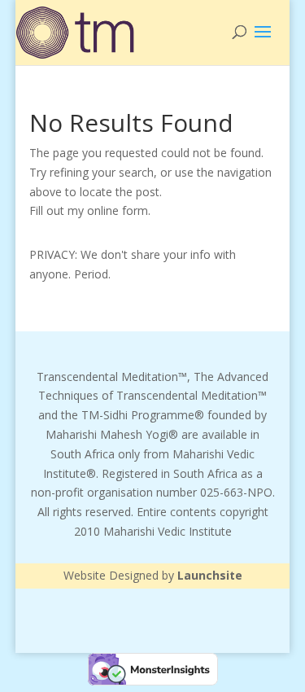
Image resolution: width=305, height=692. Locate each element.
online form (117, 210)
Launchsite (209, 575)
